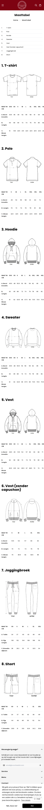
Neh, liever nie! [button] (11, 806)
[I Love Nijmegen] (22, 5)
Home (15, 20)
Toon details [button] (25, 800)
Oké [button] (32, 806)
